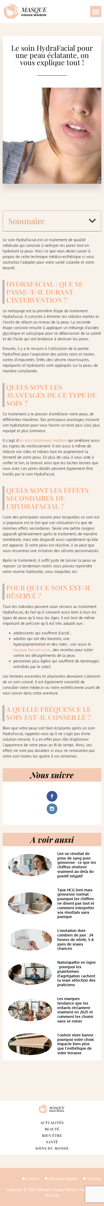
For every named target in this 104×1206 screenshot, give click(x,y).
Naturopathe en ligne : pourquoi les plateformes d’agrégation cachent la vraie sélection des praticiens (76, 973)
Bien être (52, 1135)
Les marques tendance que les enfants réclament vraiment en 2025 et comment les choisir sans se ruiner (75, 1009)
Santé (52, 1141)
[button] (95, 11)
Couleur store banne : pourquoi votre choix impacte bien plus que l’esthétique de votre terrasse (76, 1044)
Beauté (52, 1129)
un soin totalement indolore (43, 440)
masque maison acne (31, 649)
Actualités (52, 1122)
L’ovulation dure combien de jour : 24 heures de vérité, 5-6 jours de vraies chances (75, 939)
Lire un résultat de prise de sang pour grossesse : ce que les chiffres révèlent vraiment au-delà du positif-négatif (76, 864)
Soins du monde (52, 1148)
